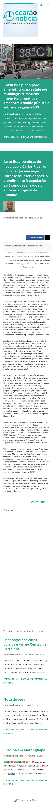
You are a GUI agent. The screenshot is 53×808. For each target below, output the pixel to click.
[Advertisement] (26, 603)
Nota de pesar (15, 699)
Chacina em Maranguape (24, 750)
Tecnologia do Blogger (28, 800)
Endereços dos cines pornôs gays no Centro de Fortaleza (24, 644)
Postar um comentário (34, 137)
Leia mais (8, 682)
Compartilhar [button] (11, 137)
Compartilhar (36, 237)
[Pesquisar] (41, 5)
